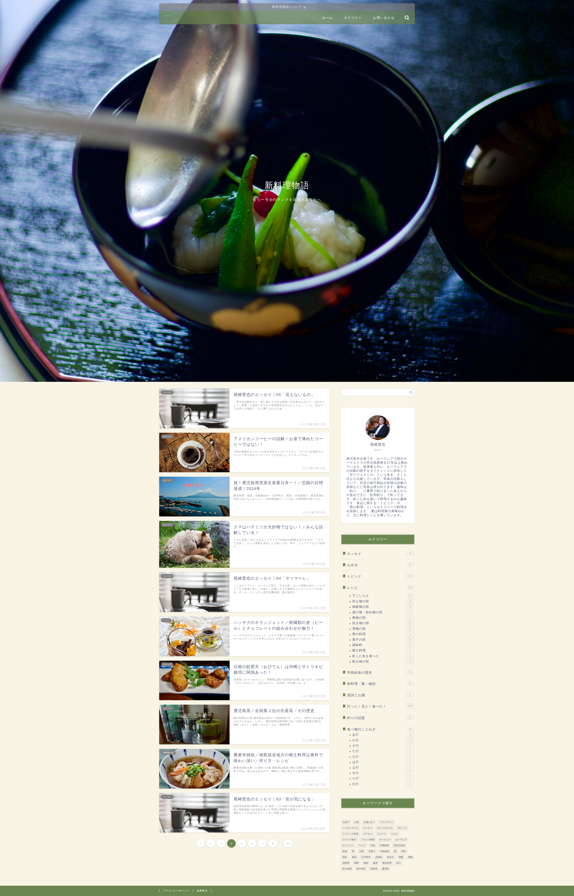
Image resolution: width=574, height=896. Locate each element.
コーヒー (367, 834)
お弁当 (379, 565)
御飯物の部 (381, 606)
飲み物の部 (381, 661)
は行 (381, 762)
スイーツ (381, 834)
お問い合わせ (384, 18)
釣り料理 (347, 869)
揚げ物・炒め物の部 (381, 612)
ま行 (381, 767)
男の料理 (381, 634)
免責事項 (202, 890)
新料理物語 (168, 15)
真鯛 (410, 857)
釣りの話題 (379, 718)
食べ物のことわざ (379, 729)
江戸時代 (365, 857)
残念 (354, 857)
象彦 (375, 863)
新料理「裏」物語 (379, 684)
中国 (372, 845)
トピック (379, 576)
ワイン (362, 845)
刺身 (345, 851)
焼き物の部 (381, 623)
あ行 (381, 734)
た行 (381, 751)
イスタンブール (350, 828)
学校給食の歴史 (379, 672)
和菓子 (372, 851)
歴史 (345, 857)
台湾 (361, 851)
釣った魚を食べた (381, 656)
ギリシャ (402, 828)
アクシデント (386, 822)
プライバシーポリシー (176, 890)
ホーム (327, 18)
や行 (381, 773)
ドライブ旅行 (349, 839)
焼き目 (390, 857)
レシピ (379, 588)
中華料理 (384, 845)
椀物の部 (381, 617)
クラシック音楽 (350, 834)
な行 (381, 756)
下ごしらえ (381, 595)
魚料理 (373, 869)
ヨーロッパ (385, 839)
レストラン (348, 845)
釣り (398, 863)
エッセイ (379, 553)
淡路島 (378, 857)
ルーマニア (401, 839)
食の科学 (361, 869)
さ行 (381, 745)
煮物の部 (381, 628)
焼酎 (401, 857)
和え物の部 (381, 601)
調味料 (381, 645)
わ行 (381, 784)
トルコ (394, 834)
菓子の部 (381, 639)
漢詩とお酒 (379, 695)
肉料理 (346, 863)
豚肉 (366, 863)
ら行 (381, 778)
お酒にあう (369, 822)
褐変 (356, 863)
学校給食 (384, 851)
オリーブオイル (385, 828)
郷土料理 (381, 650)
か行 (381, 740)
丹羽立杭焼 (399, 845)
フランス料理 (367, 839)
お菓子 (346, 822)
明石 (403, 851)
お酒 (356, 822)
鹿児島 (385, 869)
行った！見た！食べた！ (379, 706)
